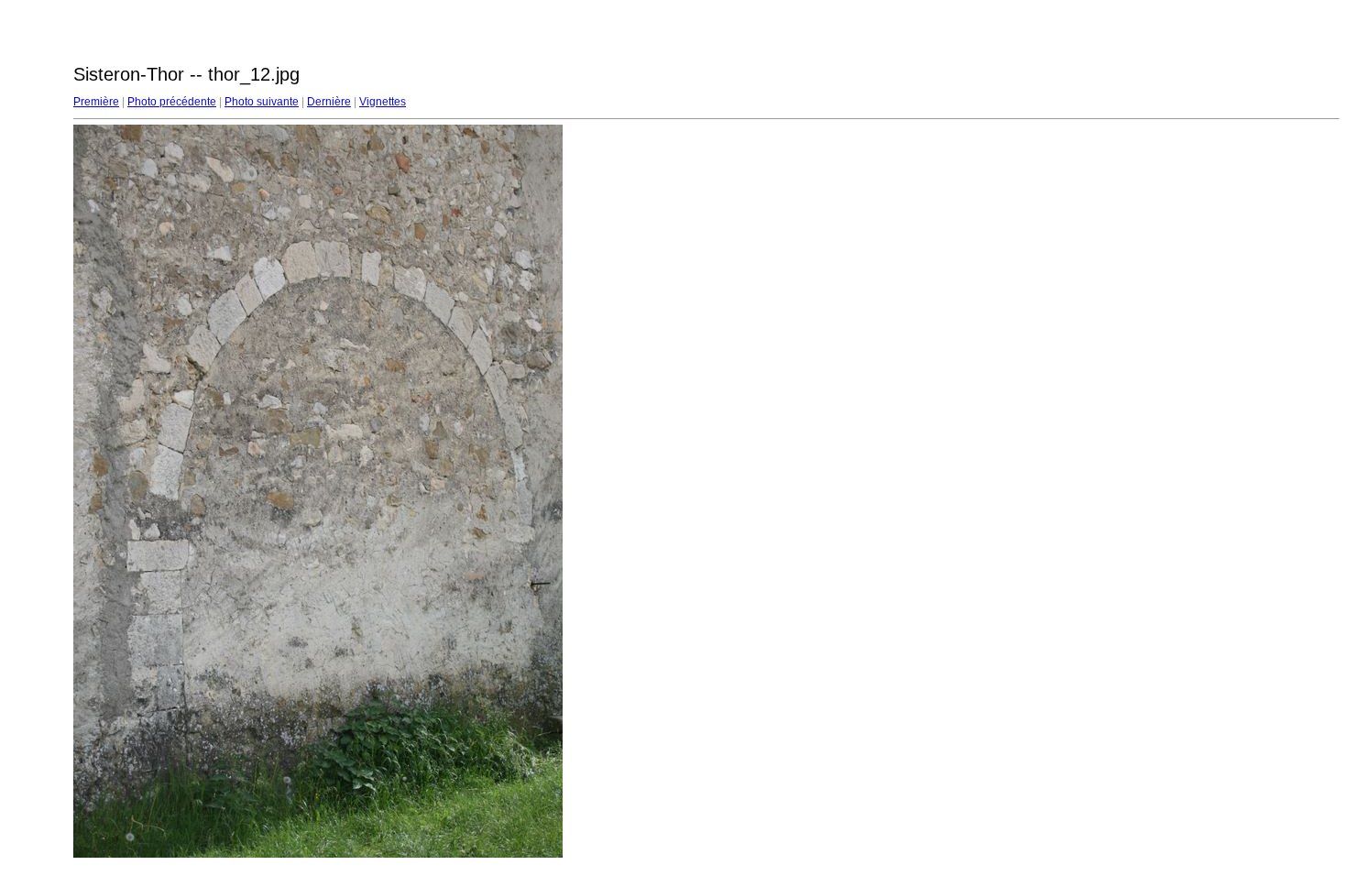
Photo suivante (261, 101)
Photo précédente (171, 101)
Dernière (329, 101)
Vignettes (382, 101)
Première (96, 101)
